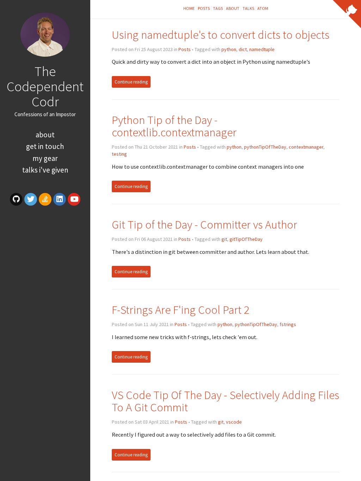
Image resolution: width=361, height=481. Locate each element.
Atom (262, 8)
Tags (218, 8)
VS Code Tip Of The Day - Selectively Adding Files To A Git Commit (225, 401)
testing (119, 154)
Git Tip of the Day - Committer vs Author (204, 224)
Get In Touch (45, 146)
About (45, 134)
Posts (204, 8)
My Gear (45, 158)
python (228, 49)
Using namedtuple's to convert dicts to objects (220, 34)
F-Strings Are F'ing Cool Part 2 (181, 309)
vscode (234, 422)
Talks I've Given (45, 170)
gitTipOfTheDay (246, 239)
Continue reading (131, 82)
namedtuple (262, 49)
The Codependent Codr (45, 86)
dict (243, 49)
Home (189, 8)
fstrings (288, 324)
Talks (248, 8)
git (224, 239)
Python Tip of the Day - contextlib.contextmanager (174, 126)
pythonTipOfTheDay (265, 147)
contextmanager (306, 147)
